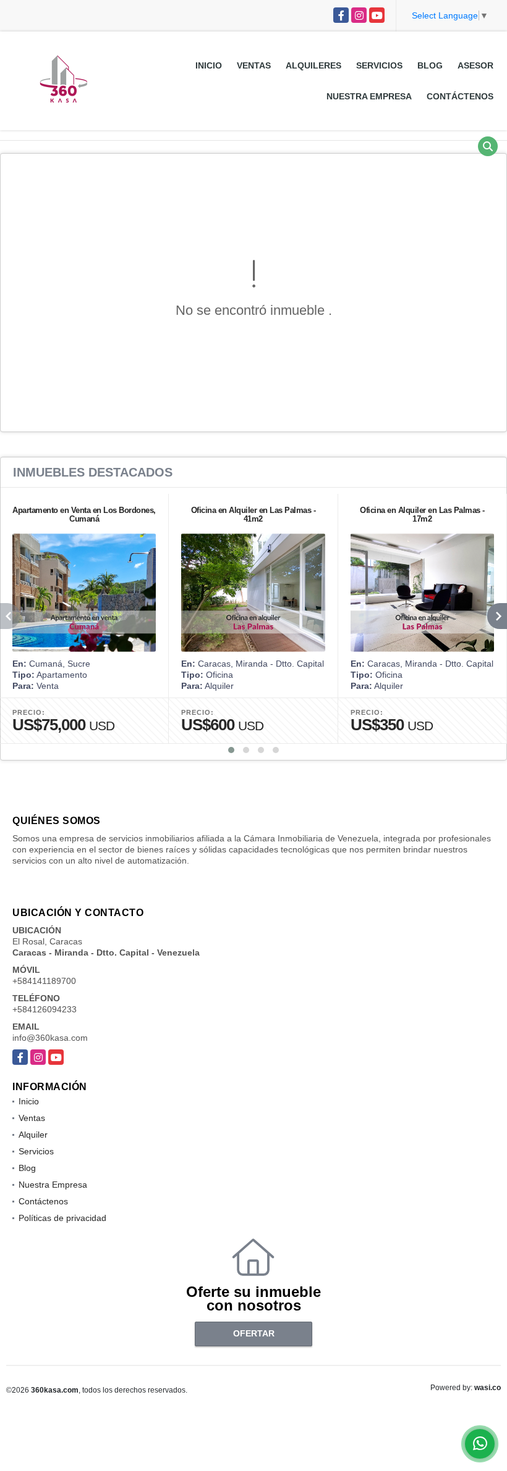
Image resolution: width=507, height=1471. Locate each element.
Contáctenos (460, 96)
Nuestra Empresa (369, 96)
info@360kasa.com (50, 1038)
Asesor (475, 65)
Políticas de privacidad (62, 1218)
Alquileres (313, 65)
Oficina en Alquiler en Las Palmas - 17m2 (422, 514)
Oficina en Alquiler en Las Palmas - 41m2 (253, 514)
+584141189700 (44, 981)
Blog (430, 65)
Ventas (254, 65)
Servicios (379, 65)
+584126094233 (44, 1009)
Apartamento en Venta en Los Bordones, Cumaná (84, 514)
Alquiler (33, 1135)
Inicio (208, 65)
